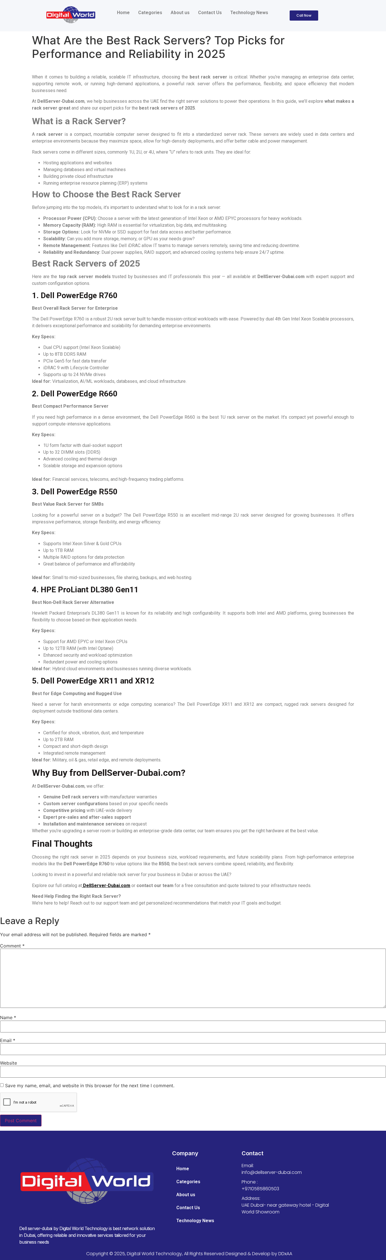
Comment (12, 946)
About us (180, 12)
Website (8, 1063)
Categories (150, 12)
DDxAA (285, 1253)
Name (8, 1017)
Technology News (249, 12)
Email (7, 1040)
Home (123, 12)
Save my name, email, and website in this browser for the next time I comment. (89, 1085)
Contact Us (210, 12)
